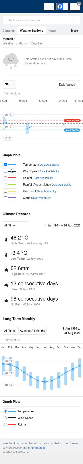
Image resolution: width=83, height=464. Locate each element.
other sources (37, 447)
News (52, 30)
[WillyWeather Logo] (10, 6)
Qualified (37, 43)
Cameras (9, 30)
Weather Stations (31, 30)
